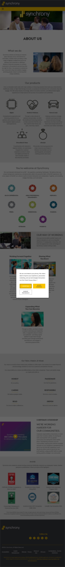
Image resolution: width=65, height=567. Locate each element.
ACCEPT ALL (26, 286)
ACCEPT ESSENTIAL (39, 286)
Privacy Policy (32, 280)
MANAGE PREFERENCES (25, 292)
